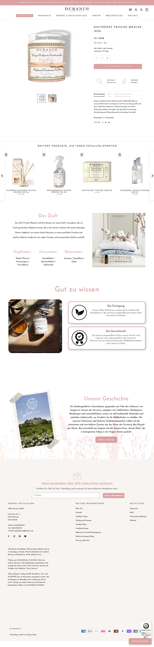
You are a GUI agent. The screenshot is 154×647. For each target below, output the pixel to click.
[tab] (99, 95)
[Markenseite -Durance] (34, 419)
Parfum (96, 16)
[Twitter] (106, 122)
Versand (109, 48)
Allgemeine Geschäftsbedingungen (88, 532)
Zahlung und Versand (83, 520)
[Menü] (150, 623)
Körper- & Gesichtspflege (71, 16)
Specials (133, 16)
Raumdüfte (44, 16)
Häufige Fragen (81, 516)
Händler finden (81, 524)
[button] (6, 154)
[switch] (146, 637)
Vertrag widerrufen (83, 540)
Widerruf (133, 520)
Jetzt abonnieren (113, 495)
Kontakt (79, 512)
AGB (131, 512)
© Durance (15, 629)
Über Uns (79, 508)
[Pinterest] (109, 122)
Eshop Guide (31, 635)
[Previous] (2, 175)
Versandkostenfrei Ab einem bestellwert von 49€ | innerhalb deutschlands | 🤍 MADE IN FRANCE (77, 2)
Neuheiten (23, 16)
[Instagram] (14, 536)
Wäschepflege (114, 16)
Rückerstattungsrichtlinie (85, 536)
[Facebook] (102, 122)
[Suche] (141, 9)
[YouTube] (25, 536)
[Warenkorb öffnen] (147, 9)
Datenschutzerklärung (138, 516)
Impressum (134, 508)
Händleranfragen (82, 528)
